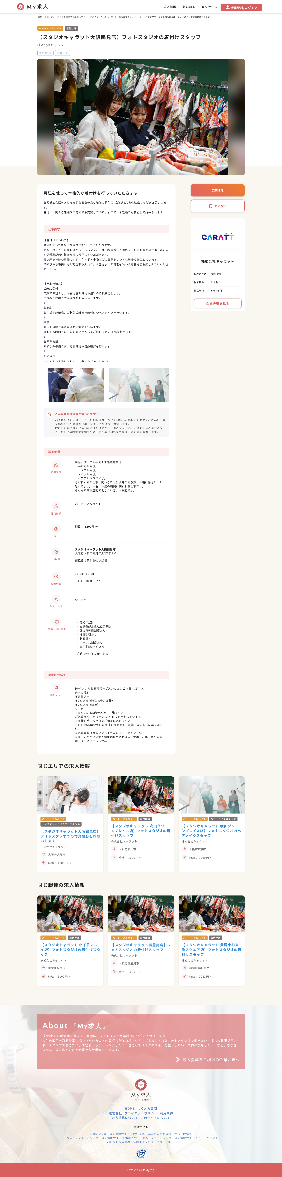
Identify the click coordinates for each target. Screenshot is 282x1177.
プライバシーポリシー (141, 1113)
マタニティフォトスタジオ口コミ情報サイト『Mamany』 (102, 1138)
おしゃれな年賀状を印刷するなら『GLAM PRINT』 (141, 1142)
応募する (218, 190)
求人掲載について (125, 1117)
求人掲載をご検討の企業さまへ (211, 1059)
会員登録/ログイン (244, 7)
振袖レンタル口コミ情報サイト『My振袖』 (117, 1134)
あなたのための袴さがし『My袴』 (170, 1134)
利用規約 (166, 1113)
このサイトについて (155, 1117)
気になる (220, 206)
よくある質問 (147, 1108)
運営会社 (115, 1113)
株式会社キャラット (52, 45)
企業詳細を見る (217, 303)
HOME (130, 1108)
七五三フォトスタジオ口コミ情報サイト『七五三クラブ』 (180, 1138)
